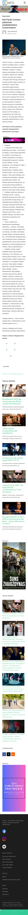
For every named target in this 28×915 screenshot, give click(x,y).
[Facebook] (4, 754)
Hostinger (9, 902)
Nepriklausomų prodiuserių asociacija (11, 879)
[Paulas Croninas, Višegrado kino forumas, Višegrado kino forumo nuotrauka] (10, 346)
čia (17, 323)
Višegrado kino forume (17, 374)
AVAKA (4, 876)
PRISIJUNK (5, 891)
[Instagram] (8, 754)
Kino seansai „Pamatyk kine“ (9, 856)
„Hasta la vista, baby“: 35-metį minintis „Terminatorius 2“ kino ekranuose (13, 616)
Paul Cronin (6, 374)
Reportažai (6, 16)
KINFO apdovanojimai (7, 862)
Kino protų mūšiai (6, 859)
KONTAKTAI (5, 894)
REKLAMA (4, 888)
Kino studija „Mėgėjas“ (7, 864)
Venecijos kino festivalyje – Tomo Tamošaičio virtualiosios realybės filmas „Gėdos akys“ (13, 689)
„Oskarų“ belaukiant (7, 867)
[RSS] (13, 754)
